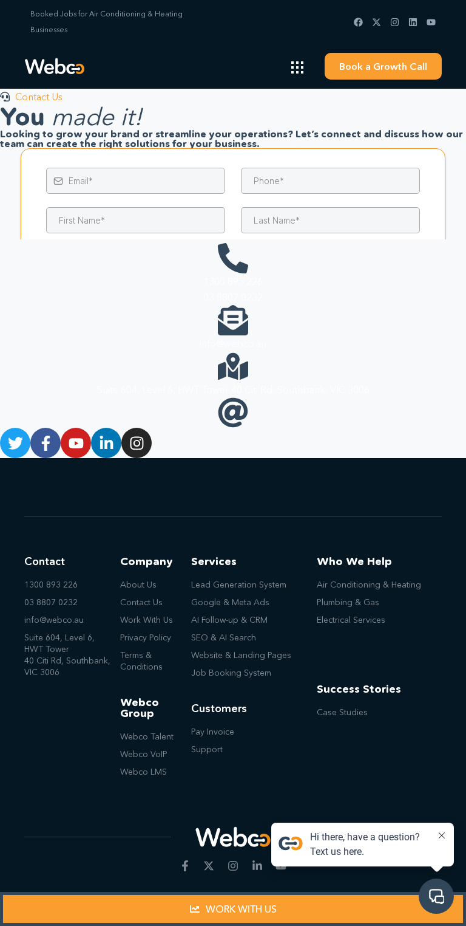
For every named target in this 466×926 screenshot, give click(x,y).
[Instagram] (394, 22)
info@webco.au (233, 343)
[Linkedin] (412, 22)
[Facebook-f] (45, 443)
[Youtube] (431, 22)
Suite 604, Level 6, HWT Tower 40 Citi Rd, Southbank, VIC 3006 (233, 389)
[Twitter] (15, 443)
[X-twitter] (376, 22)
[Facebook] (358, 22)
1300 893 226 (233, 281)
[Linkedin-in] (106, 443)
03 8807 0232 (233, 297)
